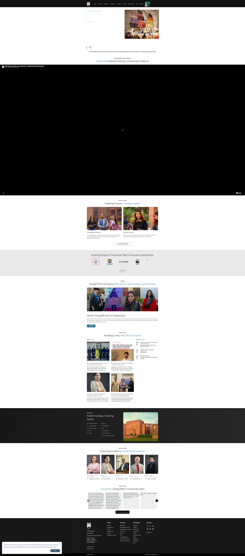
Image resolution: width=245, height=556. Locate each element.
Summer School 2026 (124, 539)
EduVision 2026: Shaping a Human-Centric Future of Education (149, 343)
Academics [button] (112, 4)
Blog (134, 542)
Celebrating (102, 61)
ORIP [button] (137, 4)
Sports (104, 423)
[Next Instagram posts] (157, 500)
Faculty (121, 533)
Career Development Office (108, 435)
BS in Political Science (91, 28)
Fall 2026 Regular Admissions (94, 11)
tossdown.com (154, 554)
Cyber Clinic (122, 531)
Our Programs (90, 35)
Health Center (105, 430)
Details (91, 326)
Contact (109, 533)
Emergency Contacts (111, 535)
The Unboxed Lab (123, 537)
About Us (109, 525)
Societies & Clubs (106, 433)
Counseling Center (92, 425)
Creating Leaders (131, 203)
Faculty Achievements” (134, 451)
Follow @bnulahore (123, 512)
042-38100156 (90, 533)
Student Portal (90, 548)
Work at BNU (135, 540)
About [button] (95, 4)
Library (89, 430)
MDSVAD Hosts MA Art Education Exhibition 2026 (147, 350)
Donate (141, 4)
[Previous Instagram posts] (88, 500)
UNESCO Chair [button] (131, 4)
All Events (142, 339)
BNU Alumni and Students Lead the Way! (135, 284)
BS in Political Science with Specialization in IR (97, 30)
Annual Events (136, 531)
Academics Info (110, 531)
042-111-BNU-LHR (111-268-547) (94, 535)
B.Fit (103, 428)
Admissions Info (110, 527)
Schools (100, 4)
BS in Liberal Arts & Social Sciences (94, 22)
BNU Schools (122, 525)
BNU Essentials (106, 425)
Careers (125, 4)
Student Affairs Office (92, 423)
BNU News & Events (131, 335)
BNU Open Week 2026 (145, 355)
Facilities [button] (119, 4)
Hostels (89, 433)
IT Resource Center (92, 428)
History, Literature (93, 26)
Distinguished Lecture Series (126, 529)
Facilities (135, 527)
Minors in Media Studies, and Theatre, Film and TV (96, 24)
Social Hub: (106, 489)
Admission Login (90, 546)
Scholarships (99, 35)
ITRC (121, 535)
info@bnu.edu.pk (91, 531)
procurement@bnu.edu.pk (99, 322)
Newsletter (135, 539)
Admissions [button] (106, 4)
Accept (55, 550)
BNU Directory (149, 532)
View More (122, 271)
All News (92, 339)
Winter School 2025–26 (125, 540)
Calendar (135, 525)
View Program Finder (122, 244)
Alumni (108, 529)
